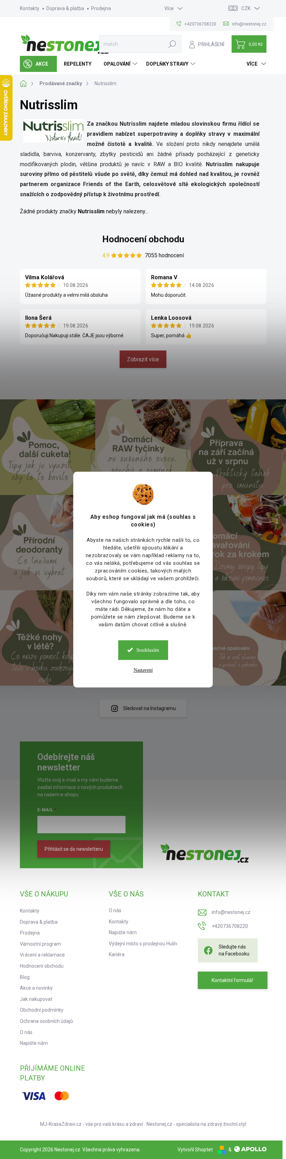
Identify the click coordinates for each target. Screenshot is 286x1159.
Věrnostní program (40, 944)
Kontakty (29, 8)
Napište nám (34, 1043)
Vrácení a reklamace (42, 955)
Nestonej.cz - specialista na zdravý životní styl (196, 1124)
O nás (26, 1032)
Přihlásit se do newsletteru (74, 849)
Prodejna (101, 8)
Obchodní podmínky (41, 1010)
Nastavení (143, 670)
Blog (25, 977)
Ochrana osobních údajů (46, 1021)
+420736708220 (230, 926)
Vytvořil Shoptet (195, 1149)
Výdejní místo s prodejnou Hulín (143, 943)
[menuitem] (38, 64)
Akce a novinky (36, 988)
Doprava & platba (65, 8)
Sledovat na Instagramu (149, 708)
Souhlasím (147, 650)
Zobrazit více (143, 359)
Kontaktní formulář (232, 980)
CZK (245, 8)
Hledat (172, 44)
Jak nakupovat (36, 999)
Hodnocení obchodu (143, 239)
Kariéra (117, 954)
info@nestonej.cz (231, 912)
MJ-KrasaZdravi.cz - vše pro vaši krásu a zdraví (91, 1124)
